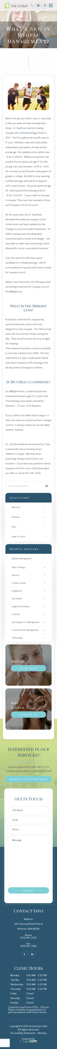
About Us (16, 507)
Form (14, 527)
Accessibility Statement (22, 1033)
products (16, 614)
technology (17, 638)
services (15, 575)
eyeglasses (17, 591)
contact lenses (19, 583)
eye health (17, 599)
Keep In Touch (18, 536)
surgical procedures (21, 606)
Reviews (16, 517)
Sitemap (42, 1033)
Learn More (28, 668)
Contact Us (28, 714)
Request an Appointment (28, 779)
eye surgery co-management (25, 622)
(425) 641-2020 (28, 938)
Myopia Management (22, 558)
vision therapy (18, 567)
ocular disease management (25, 630)
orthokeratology (28, 133)
